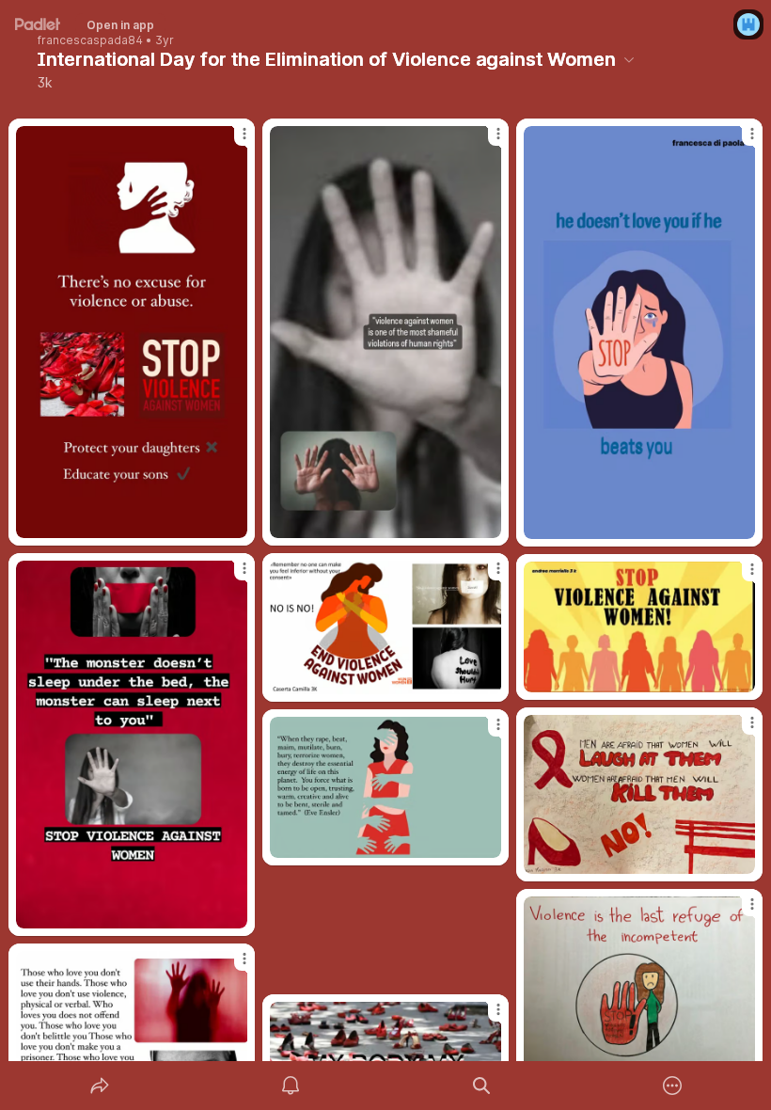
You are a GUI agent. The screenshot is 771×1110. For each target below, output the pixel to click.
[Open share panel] (99, 1085)
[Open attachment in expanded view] (131, 332)
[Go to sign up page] (748, 24)
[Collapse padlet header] (629, 59)
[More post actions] (232, 141)
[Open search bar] (481, 1085)
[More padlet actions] (672, 1085)
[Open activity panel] (290, 1085)
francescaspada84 (90, 40)
